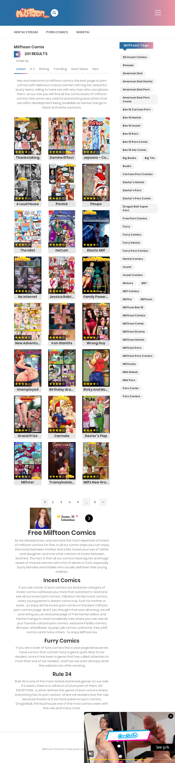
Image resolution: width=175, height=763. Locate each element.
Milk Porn (129, 380)
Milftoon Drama (134, 331)
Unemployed (27, 389)
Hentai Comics (133, 259)
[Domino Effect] (62, 136)
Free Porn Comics (135, 218)
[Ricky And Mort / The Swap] (96, 368)
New (95, 69)
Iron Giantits (61, 343)
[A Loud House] (27, 182)
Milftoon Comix (133, 323)
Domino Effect (62, 157)
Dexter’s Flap (96, 436)
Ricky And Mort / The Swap (96, 389)
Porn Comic (131, 388)
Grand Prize (28, 436)
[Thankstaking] (27, 136)
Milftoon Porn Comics (137, 356)
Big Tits (150, 158)
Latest (21, 69)
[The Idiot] (27, 228)
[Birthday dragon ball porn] (62, 368)
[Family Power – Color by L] (96, 275)
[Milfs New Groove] (96, 460)
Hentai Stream (26, 32)
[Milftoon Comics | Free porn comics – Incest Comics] (32, 12)
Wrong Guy (96, 343)
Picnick (62, 204)
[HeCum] (62, 228)
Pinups (96, 204)
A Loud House (27, 204)
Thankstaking (27, 157)
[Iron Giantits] (62, 321)
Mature (128, 283)
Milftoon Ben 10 (133, 307)
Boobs (127, 166)
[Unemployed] (27, 368)
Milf (144, 283)
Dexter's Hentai (133, 182)
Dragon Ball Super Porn (135, 208)
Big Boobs (129, 158)
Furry (126, 226)
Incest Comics (133, 275)
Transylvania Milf (62, 482)
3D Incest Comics (135, 57)
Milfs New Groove (96, 482)
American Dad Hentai (137, 81)
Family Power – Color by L (96, 296)
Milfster (27, 482)
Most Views (79, 69)
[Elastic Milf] (96, 228)
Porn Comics (57, 32)
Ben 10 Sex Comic (134, 150)
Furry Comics (132, 234)
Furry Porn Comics (135, 251)
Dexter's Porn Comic (137, 198)
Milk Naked (130, 372)
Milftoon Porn (132, 348)
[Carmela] (62, 414)
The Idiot (27, 250)
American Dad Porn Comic (136, 99)
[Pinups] (96, 182)
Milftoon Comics (134, 315)
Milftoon (146, 299)
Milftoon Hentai (133, 339)
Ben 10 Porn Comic (135, 142)
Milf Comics (131, 291)
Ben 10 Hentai (132, 117)
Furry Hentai (131, 242)
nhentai (82, 32)
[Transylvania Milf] (62, 460)
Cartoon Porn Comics (138, 174)
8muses (128, 65)
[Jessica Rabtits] (62, 275)
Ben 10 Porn (130, 134)
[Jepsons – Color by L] (96, 136)
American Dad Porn (136, 89)
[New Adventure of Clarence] (27, 321)
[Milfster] (27, 460)
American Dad (133, 73)
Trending (60, 69)
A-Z (32, 69)
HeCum (61, 250)
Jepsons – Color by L (96, 157)
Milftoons (129, 364)
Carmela (61, 436)
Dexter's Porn (132, 190)
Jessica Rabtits (62, 296)
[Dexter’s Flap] (96, 414)
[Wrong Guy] (96, 321)
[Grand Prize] (27, 414)
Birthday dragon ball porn (62, 389)
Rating (44, 69)
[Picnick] (62, 182)
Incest (127, 267)
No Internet (27, 296)
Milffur (127, 299)
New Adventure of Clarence (28, 343)
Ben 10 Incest (131, 125)
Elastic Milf (96, 250)
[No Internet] (27, 275)
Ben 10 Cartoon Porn (136, 109)
